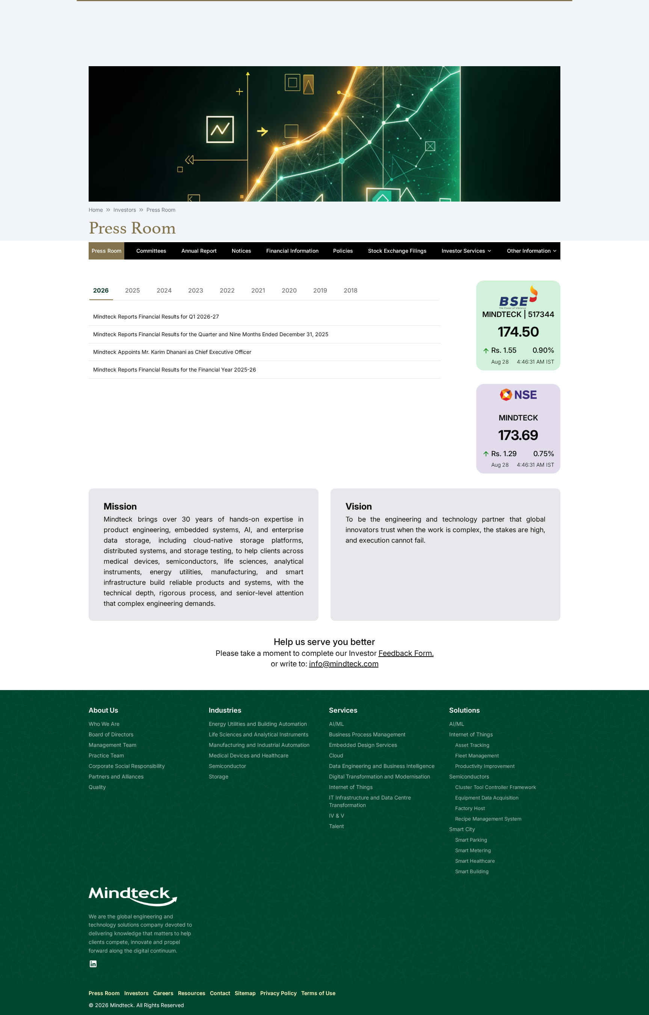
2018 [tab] (351, 290)
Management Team (112, 745)
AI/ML (336, 724)
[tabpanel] (265, 341)
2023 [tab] (195, 290)
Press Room (104, 993)
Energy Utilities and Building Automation (258, 724)
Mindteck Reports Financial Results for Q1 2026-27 (156, 316)
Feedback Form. (406, 653)
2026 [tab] (101, 290)
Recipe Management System (488, 819)
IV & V (336, 815)
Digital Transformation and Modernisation (379, 776)
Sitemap (245, 993)
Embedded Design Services (363, 745)
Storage (218, 776)
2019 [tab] (320, 290)
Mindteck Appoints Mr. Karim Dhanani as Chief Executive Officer (172, 352)
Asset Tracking (472, 745)
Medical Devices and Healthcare (248, 755)
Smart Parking (471, 840)
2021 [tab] (258, 290)
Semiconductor (227, 766)
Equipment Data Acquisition (487, 798)
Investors (136, 993)
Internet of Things (351, 787)
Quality (97, 787)
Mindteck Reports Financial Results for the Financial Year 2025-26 (174, 369)
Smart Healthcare (475, 861)
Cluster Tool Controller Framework (495, 787)
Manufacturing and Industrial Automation (259, 745)
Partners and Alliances (116, 776)
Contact (220, 993)
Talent (336, 826)
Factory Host (470, 808)
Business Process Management (367, 734)
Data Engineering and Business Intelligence (382, 766)
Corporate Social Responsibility (127, 766)
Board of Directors (111, 734)
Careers (163, 993)
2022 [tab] (227, 290)
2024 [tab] (164, 290)
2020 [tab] (289, 290)
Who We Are (104, 724)
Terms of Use (318, 993)
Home (96, 209)
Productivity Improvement (485, 766)
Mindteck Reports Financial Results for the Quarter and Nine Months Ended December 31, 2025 (210, 334)
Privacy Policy (278, 993)
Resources (191, 993)
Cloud (336, 755)
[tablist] (265, 290)
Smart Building (472, 871)
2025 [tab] (132, 290)
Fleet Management (477, 756)
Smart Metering (473, 850)
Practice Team (106, 755)
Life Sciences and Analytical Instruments (258, 734)
